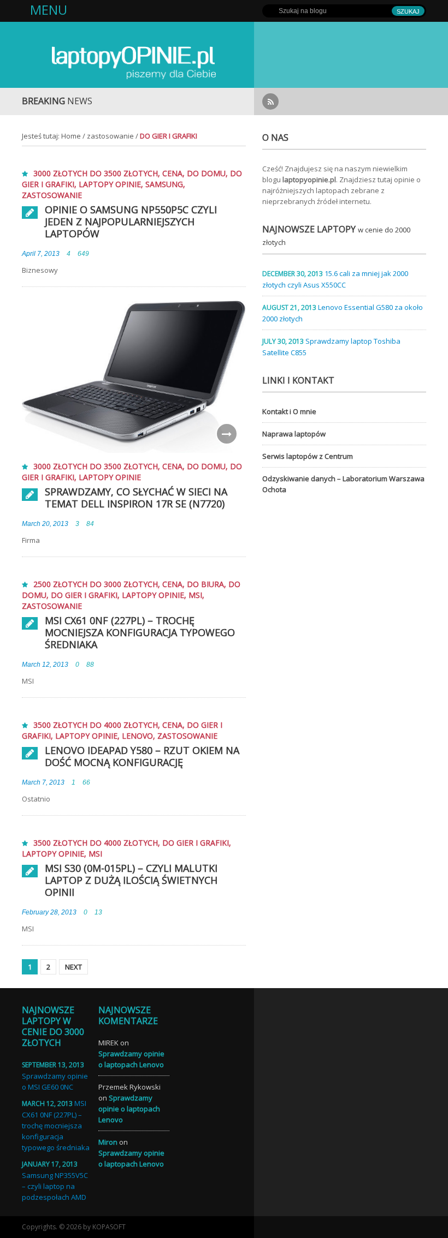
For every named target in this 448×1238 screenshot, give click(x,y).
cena (172, 173)
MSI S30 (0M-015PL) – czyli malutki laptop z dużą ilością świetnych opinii (131, 880)
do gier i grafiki (84, 595)
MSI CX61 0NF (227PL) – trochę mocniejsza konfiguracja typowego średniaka (140, 632)
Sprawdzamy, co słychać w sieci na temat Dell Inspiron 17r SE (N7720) (136, 498)
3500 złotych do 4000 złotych (95, 725)
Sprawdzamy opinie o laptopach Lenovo (129, 1109)
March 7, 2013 (43, 782)
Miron (107, 1142)
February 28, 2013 (49, 912)
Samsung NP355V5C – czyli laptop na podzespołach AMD (55, 1186)
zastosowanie (110, 136)
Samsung (164, 184)
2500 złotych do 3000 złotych (95, 584)
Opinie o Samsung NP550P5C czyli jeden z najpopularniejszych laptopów (131, 222)
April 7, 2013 (41, 254)
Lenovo (137, 736)
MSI (195, 595)
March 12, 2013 (45, 664)
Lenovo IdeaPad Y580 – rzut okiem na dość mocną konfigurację (142, 756)
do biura (205, 584)
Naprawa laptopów (294, 434)
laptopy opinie (110, 184)
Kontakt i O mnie (289, 411)
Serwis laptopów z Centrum (307, 456)
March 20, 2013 (45, 524)
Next (73, 967)
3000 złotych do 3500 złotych (95, 173)
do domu (206, 173)
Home (71, 136)
